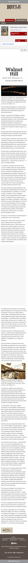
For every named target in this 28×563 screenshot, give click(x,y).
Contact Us (23, 540)
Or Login (18, 40)
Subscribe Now (10, 20)
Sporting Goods (21, 20)
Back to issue (18, 30)
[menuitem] (14, 44)
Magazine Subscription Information (13, 538)
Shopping (4, 540)
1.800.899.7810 (19, 552)
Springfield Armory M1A (7, 530)
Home (13, 537)
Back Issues (13, 540)
